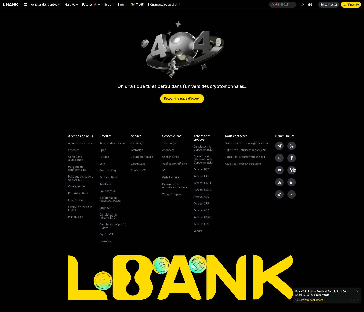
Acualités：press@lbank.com (243, 163)
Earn (121, 4)
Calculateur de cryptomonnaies (204, 148)
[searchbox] (282, 5)
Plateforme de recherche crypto (110, 199)
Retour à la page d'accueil (182, 98)
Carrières (73, 150)
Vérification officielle (174, 163)
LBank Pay (106, 241)
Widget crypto (171, 194)
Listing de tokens (142, 156)
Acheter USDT (203, 183)
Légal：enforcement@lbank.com (245, 156)
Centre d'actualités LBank (80, 208)
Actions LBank (108, 177)
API (164, 170)
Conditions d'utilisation (75, 158)
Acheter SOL (201, 196)
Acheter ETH (201, 176)
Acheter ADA (201, 210)
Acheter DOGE (203, 217)
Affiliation (137, 150)
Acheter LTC (201, 224)
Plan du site (75, 216)
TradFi (140, 4)
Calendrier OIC (108, 191)
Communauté (76, 186)
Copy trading (108, 170)
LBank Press (75, 200)
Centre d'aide (170, 156)
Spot (107, 4)
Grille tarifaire (170, 177)
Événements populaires (163, 4)
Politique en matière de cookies (80, 178)
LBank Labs (138, 163)
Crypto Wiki (107, 234)
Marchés (69, 4)
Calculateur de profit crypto (113, 226)
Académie (105, 184)
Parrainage (137, 143)
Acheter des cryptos (44, 4)
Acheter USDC (202, 189)
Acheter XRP (201, 203)
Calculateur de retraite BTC (109, 216)
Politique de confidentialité (77, 168)
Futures (87, 4)
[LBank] (10, 4)
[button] (282, 4)
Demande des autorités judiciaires (174, 186)
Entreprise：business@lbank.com (245, 150)
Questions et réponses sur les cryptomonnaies (204, 159)
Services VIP (138, 170)
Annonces (168, 150)
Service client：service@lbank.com (246, 143)
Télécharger (169, 143)
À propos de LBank (80, 143)
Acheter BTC (201, 169)
